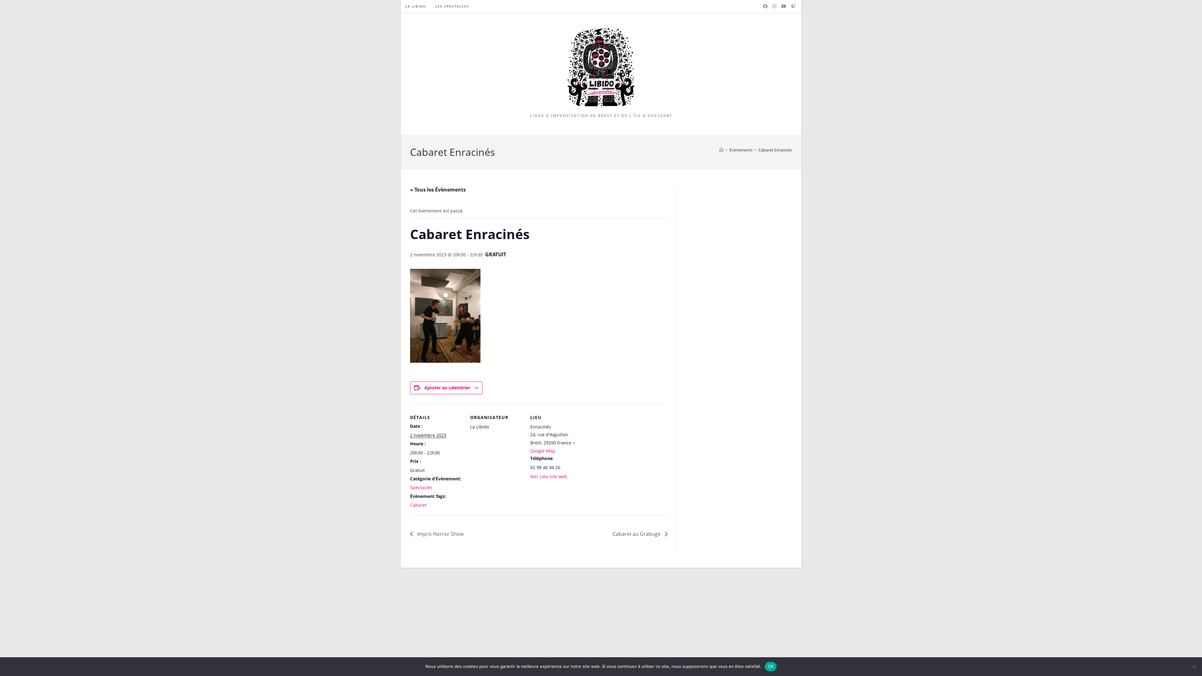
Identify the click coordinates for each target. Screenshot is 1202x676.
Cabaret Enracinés (775, 150)
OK (771, 666)
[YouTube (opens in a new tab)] (784, 6)
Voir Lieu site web (548, 476)
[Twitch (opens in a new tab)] (793, 6)
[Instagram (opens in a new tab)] (774, 6)
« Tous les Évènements (438, 189)
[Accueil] (721, 150)
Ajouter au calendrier (447, 388)
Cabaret (418, 505)
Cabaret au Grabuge (637, 533)
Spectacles (421, 487)
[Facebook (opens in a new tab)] (765, 6)
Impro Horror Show (440, 533)
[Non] (1194, 666)
